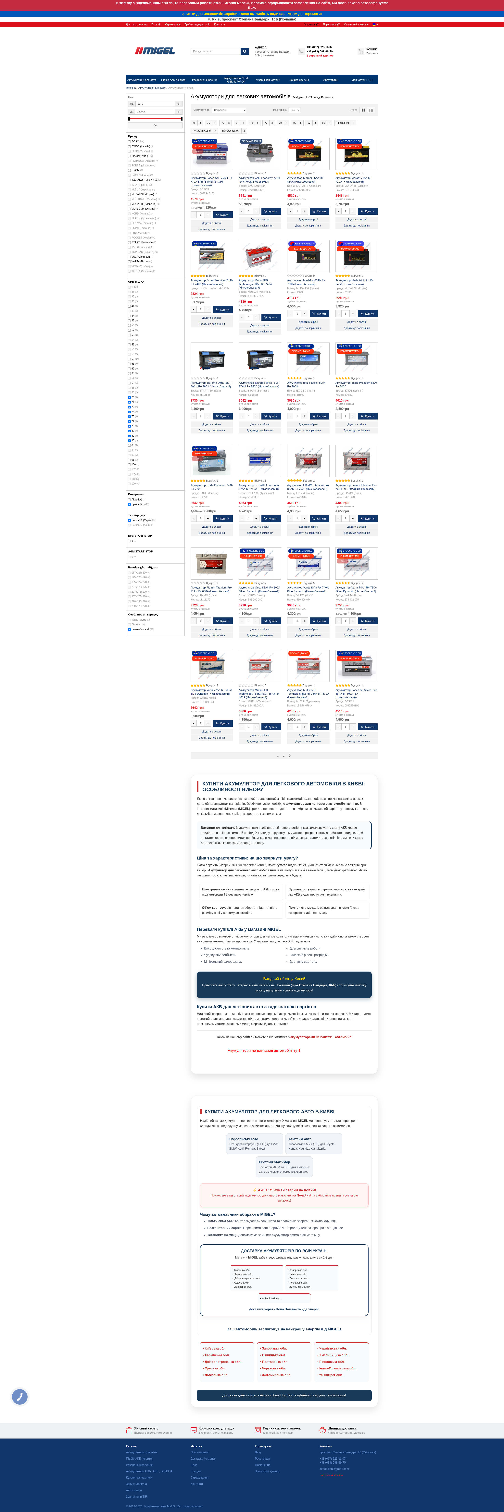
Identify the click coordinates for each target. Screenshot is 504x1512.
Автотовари (134, 1490)
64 (133, 378)
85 (133, 440)
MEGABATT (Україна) (144, 199)
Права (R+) (138, 504)
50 (133, 325)
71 (133, 402)
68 (133, 392)
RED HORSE (139, 232)
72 (133, 407)
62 (133, 368)
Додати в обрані (211, 223)
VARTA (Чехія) (140, 261)
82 (133, 435)
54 (133, 340)
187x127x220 (139, 572)
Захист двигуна (136, 1483)
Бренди (196, 1471)
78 (133, 426)
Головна (131, 87)
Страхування (173, 24)
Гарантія (156, 24)
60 (133, 359)
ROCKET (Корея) (142, 237)
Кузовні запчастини (139, 1477)
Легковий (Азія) (141, 525)
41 (133, 306)
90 (133, 450)
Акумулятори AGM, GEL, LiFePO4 (149, 1471)
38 (133, 292)
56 (133, 349)
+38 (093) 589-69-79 (320, 51)
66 (133, 387)
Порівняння (262, 1465)
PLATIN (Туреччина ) (144, 218)
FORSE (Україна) (142, 165)
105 (134, 474)
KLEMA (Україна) (141, 189)
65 (133, 383)
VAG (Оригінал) (141, 256)
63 (133, 373)
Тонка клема (139, 619)
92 (133, 455)
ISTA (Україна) (140, 185)
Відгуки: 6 (357, 583)
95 (133, 460)
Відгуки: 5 (309, 583)
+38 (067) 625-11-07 (320, 47)
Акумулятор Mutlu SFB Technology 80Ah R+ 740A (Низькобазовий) (255, 284)
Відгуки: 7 (260, 583)
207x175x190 (139, 591)
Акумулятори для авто (152, 87)
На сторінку (280, 110)
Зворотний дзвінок (320, 55)
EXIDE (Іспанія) (141, 146)
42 (133, 311)
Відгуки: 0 (212, 173)
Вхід (258, 1452)
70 (133, 397)
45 (133, 320)
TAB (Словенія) (141, 247)
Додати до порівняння (212, 229)
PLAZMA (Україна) (142, 223)
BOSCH (136, 141)
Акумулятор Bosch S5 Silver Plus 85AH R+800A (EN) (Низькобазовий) (356, 693)
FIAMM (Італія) (140, 156)
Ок (155, 125)
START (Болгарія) (142, 242)
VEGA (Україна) (141, 266)
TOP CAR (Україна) (143, 252)
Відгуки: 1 (357, 173)
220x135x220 (139, 601)
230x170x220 (139, 606)
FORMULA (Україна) (143, 161)
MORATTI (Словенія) (144, 204)
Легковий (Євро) (141, 520)
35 (133, 296)
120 (134, 483)
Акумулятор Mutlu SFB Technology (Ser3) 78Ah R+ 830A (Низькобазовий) (308, 693)
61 (133, 363)
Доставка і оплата (136, 24)
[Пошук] (245, 51)
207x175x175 (139, 587)
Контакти (219, 24)
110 (133, 479)
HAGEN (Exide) (140, 175)
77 (133, 421)
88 (133, 445)
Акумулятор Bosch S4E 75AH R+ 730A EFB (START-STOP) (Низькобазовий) (211, 181)
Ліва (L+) (137, 499)
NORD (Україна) (141, 213)
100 (134, 464)
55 (133, 344)
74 (133, 411)
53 (133, 335)
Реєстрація (262, 1458)
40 (133, 301)
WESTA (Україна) (142, 271)
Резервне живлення (139, 1465)
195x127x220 (139, 582)
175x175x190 (139, 577)
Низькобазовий (140, 629)
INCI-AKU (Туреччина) (145, 180)
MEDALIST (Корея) (143, 194)
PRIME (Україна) (141, 228)
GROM (135, 170)
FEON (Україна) (141, 151)
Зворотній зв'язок (331, 1475)
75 (133, 416)
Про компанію (200, 1452)
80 (133, 431)
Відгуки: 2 (309, 173)
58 (133, 354)
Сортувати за (201, 110)
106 (134, 287)
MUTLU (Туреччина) (143, 208)
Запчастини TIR (136, 1496)
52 (133, 330)
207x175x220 (139, 596)
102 (134, 469)
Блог (194, 1465)
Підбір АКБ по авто (139, 1458)
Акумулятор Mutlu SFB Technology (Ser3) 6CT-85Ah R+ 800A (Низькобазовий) (259, 693)
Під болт (137, 624)
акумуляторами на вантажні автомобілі (321, 1037)
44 (133, 316)
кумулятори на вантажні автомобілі (261, 1050)
